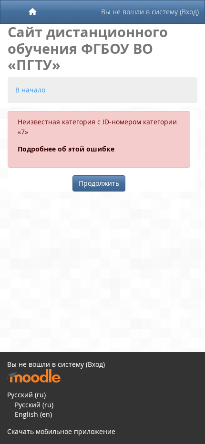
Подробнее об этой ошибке (66, 149)
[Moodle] (34, 376)
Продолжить (99, 183)
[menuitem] (33, 11)
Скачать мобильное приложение (61, 431)
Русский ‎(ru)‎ (26, 394)
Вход (189, 11)
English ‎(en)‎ (33, 414)
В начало (30, 89)
